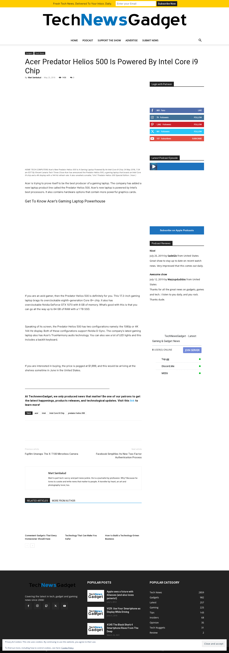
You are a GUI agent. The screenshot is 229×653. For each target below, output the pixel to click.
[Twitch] (46, 606)
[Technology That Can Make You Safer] (83, 520)
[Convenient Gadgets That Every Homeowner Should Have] (43, 520)
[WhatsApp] (51, 85)
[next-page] (32, 545)
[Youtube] (64, 606)
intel (44, 413)
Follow (198, 117)
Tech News (39, 53)
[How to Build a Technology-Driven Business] (123, 520)
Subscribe (197, 138)
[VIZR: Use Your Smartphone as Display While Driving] (95, 613)
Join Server (192, 350)
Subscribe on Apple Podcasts (177, 230)
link (132, 400)
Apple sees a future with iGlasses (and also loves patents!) (120, 595)
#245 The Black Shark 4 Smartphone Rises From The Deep (122, 628)
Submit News (150, 40)
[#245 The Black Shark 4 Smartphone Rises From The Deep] (95, 629)
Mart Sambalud (34, 77)
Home (74, 40)
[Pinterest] (43, 85)
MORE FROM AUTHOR (63, 500)
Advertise (132, 40)
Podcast (87, 40)
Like (200, 110)
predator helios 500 (76, 413)
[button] (200, 40)
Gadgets (29, 53)
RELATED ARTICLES (37, 500)
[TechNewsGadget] (114, 20)
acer (36, 413)
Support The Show (109, 40)
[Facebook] (28, 85)
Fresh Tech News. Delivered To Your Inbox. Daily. (82, 3)
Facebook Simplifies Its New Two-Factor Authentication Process (119, 455)
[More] (59, 85)
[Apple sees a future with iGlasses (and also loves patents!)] (95, 596)
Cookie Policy (67, 647)
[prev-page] (27, 545)
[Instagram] (37, 606)
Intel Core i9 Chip (56, 413)
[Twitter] (36, 85)
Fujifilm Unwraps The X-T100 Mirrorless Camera (51, 453)
